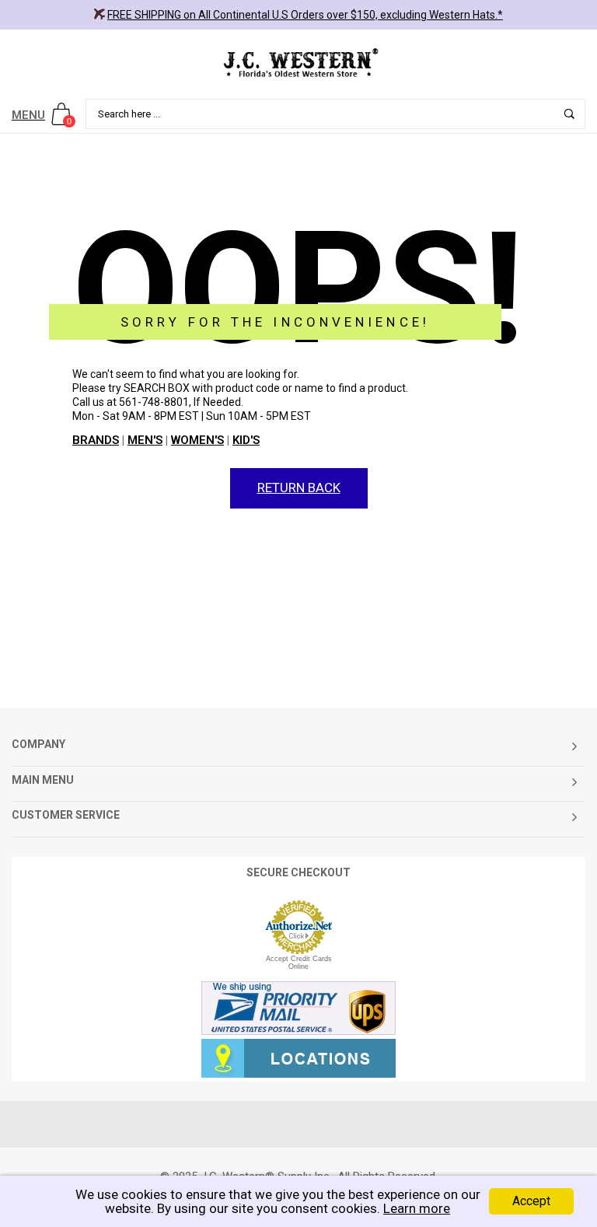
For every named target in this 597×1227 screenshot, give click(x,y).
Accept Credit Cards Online (299, 962)
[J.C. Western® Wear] (298, 62)
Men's (144, 440)
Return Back (298, 487)
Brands (95, 440)
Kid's (246, 440)
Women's (197, 440)
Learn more (416, 1208)
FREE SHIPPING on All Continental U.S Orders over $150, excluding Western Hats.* (305, 15)
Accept (531, 1201)
